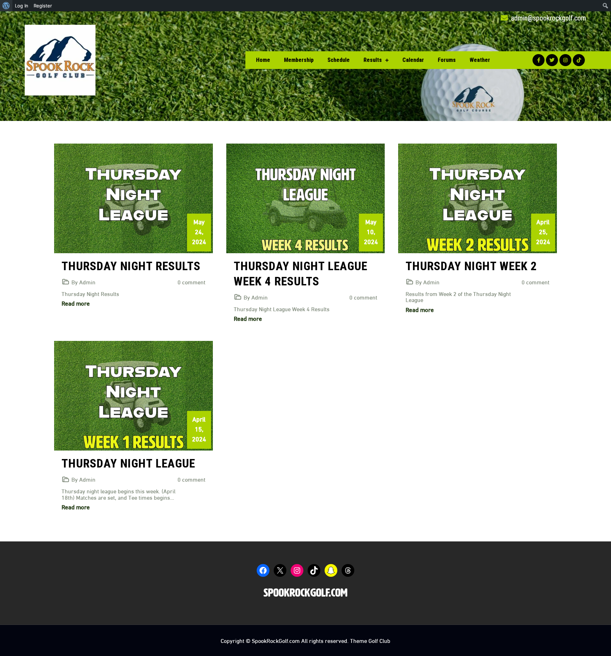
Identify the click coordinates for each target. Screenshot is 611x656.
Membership (299, 60)
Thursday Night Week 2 (471, 266)
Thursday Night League (128, 463)
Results (372, 60)
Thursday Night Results (131, 266)
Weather (480, 60)
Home (263, 60)
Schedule (338, 60)
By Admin (83, 282)
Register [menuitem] (43, 5)
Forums (447, 60)
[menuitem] (6, 5)
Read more (76, 302)
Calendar (413, 60)
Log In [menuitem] (21, 5)
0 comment (191, 282)
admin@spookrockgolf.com (547, 18)
